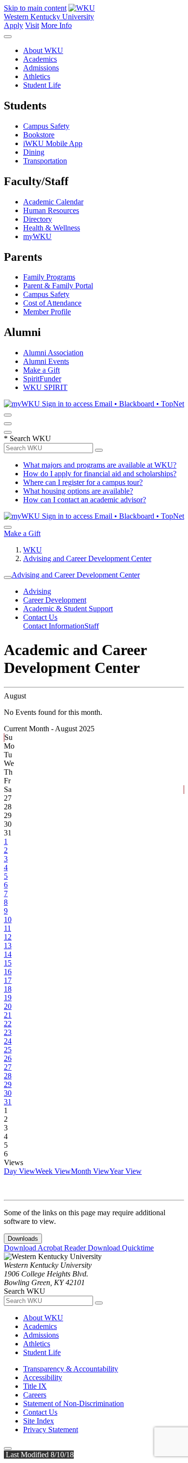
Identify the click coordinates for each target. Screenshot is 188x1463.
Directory (37, 219)
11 (7, 928)
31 (8, 1102)
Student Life (42, 85)
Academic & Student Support (68, 608)
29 (8, 1084)
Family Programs (49, 277)
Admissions (41, 68)
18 (8, 989)
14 (8, 954)
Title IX (35, 1386)
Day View (19, 1171)
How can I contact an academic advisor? (84, 500)
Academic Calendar (53, 202)
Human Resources (51, 210)
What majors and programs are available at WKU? (99, 465)
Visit (32, 25)
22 (8, 1024)
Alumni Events (46, 361)
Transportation (45, 161)
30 (8, 1093)
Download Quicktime (121, 1248)
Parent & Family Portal (58, 286)
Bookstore (38, 135)
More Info (56, 25)
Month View (90, 1171)
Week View (53, 1171)
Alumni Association (53, 353)
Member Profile (47, 312)
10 (8, 919)
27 (8, 1067)
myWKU (37, 236)
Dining (33, 152)
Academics (40, 59)
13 (8, 945)
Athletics (36, 76)
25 (8, 1050)
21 (8, 1015)
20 (8, 1006)
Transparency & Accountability (70, 1369)
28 (8, 1076)
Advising (37, 591)
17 (8, 980)
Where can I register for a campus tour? (83, 482)
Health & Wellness (51, 228)
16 (8, 971)
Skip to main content (35, 8)
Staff (91, 626)
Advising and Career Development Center (87, 558)
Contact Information (53, 626)
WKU (32, 550)
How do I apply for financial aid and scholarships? (99, 474)
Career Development (54, 600)
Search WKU (27, 438)
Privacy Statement (50, 1429)
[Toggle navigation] (8, 577)
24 (8, 1041)
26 (8, 1058)
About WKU (43, 50)
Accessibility (42, 1377)
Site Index (38, 1421)
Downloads (23, 1238)
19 (8, 997)
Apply (13, 25)
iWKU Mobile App (52, 143)
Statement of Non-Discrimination (73, 1403)
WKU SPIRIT (45, 387)
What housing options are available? (78, 491)
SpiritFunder (42, 379)
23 (8, 1032)
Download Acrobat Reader (46, 1248)
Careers (34, 1395)
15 (8, 963)
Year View (125, 1171)
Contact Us (40, 617)
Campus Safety (46, 126)
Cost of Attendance (52, 303)
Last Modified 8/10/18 (39, 1454)
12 (8, 937)
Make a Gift (41, 370)
